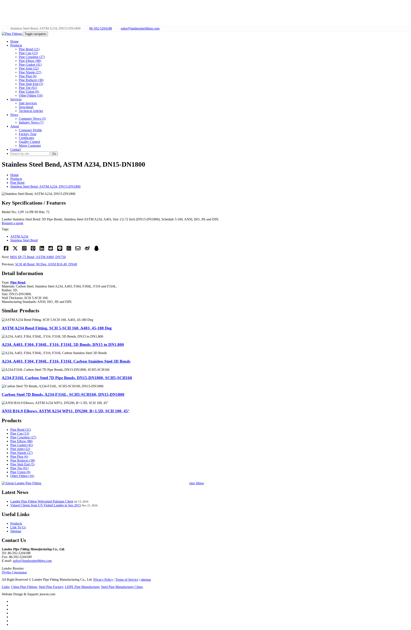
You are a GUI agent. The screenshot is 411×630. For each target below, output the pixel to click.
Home (14, 175)
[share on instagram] (24, 249)
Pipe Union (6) (29, 91)
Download (26, 107)
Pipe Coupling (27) (32, 57)
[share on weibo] (87, 249)
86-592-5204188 (100, 28)
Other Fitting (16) (31, 95)
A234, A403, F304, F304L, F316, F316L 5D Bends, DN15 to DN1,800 (63, 344)
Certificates (26, 138)
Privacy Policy (103, 579)
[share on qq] (96, 249)
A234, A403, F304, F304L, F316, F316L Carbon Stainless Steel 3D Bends (66, 361)
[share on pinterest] (33, 249)
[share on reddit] (50, 249)
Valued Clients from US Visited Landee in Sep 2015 (45, 505)
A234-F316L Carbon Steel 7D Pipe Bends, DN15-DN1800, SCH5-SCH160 (67, 378)
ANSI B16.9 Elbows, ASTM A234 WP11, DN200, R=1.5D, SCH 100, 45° (66, 411)
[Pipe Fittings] (12, 34)
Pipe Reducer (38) (31, 80)
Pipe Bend (17, 182)
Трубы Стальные (14, 572)
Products (16, 179)
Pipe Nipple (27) (30, 72)
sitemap (146, 579)
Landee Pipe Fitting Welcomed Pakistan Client (41, 501)
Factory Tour (27, 134)
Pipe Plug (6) (28, 76)
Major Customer (30, 145)
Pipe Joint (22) (29, 68)
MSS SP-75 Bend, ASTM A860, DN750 (38, 257)
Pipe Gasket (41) (30, 64)
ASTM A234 (19, 236)
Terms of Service (126, 579)
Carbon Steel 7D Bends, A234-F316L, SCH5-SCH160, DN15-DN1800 (63, 394)
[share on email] (77, 249)
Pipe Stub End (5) (31, 84)
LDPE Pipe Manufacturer (82, 587)
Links (5, 587)
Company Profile (30, 130)
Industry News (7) (31, 122)
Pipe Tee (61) (28, 88)
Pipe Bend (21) (29, 49)
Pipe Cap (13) (28, 53)
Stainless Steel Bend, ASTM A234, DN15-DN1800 (45, 186)
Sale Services (28, 103)
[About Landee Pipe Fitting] (22, 483)
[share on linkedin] (42, 249)
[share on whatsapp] (69, 249)
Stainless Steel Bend (24, 240)
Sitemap (15, 531)
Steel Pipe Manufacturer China (122, 587)
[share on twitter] (15, 249)
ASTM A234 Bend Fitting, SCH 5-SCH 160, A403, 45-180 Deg (57, 328)
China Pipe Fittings (24, 587)
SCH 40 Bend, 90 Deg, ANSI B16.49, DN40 (46, 264)
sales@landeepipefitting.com (140, 28)
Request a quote (12, 223)
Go (54, 153)
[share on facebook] (6, 249)
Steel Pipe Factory (51, 587)
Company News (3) (32, 118)
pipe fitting (196, 483)
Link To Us (18, 527)
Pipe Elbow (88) (30, 61)
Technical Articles (31, 111)
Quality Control (29, 142)
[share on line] (59, 249)
